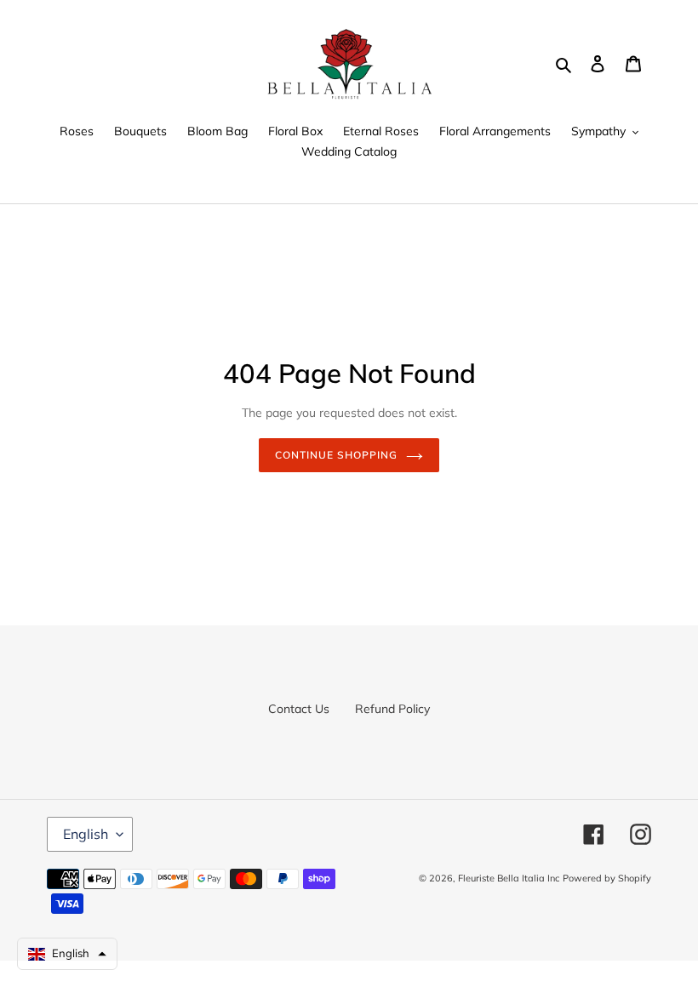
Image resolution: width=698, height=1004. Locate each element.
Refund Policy (392, 708)
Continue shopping (336, 454)
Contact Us (298, 708)
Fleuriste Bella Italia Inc (508, 878)
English (85, 833)
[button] (67, 953)
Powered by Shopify (607, 878)
